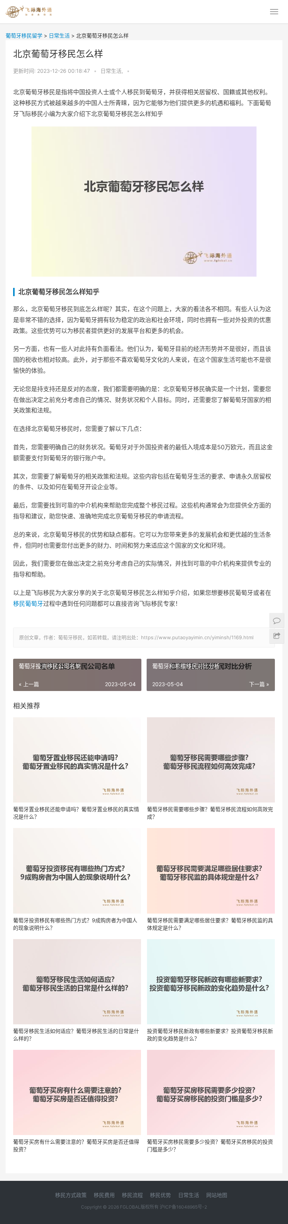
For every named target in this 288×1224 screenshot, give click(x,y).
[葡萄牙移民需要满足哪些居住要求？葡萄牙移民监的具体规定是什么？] (211, 870)
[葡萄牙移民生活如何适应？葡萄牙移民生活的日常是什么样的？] (77, 981)
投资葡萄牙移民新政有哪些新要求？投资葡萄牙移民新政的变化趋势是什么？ (210, 1035)
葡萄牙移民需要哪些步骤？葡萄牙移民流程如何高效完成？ (210, 813)
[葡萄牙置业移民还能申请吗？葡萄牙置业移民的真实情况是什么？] (77, 759)
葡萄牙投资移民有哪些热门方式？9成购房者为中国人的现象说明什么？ (75, 924)
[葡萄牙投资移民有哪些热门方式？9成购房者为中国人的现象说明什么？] (77, 870)
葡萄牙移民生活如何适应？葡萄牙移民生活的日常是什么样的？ (76, 1035)
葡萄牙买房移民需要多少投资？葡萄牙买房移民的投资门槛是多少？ (210, 1145)
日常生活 (188, 1195)
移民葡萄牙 (28, 603)
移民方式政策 (71, 1195)
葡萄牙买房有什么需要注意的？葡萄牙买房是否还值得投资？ (76, 1145)
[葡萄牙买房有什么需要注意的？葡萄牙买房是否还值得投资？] (77, 1092)
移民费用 (104, 1195)
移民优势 (160, 1195)
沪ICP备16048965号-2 (183, 1207)
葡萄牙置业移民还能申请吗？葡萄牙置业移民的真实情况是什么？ (76, 813)
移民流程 (132, 1195)
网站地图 (216, 1195)
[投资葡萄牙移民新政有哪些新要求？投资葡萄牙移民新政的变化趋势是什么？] (211, 981)
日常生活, (112, 71)
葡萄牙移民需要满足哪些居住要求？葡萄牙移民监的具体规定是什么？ (210, 924)
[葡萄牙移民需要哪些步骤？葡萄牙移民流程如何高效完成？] (211, 759)
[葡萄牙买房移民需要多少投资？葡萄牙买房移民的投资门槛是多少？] (211, 1092)
